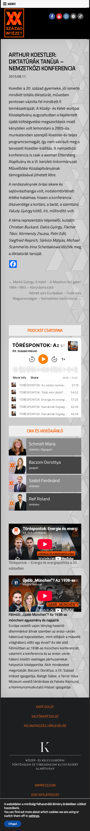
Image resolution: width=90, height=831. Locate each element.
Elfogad (13, 824)
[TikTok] (80, 16)
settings (34, 816)
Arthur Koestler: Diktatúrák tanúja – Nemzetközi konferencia (42, 61)
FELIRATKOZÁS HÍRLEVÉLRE (45, 725)
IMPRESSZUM (45, 785)
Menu (12, 4)
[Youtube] (59, 16)
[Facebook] (52, 16)
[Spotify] (73, 16)
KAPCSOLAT (45, 706)
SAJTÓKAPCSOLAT (45, 716)
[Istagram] (66, 16)
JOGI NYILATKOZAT (45, 794)
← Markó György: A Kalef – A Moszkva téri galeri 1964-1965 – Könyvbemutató (45, 284)
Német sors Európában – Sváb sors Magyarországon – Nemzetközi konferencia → (47, 295)
